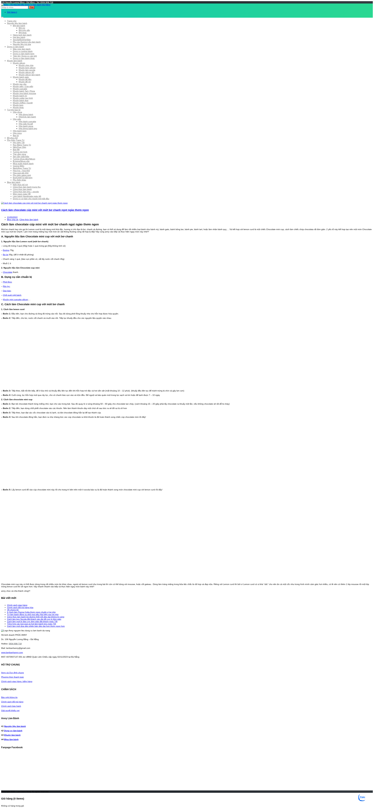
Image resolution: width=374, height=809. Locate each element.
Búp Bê (16, 149)
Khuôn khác (18, 107)
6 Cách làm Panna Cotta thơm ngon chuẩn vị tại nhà (31, 612)
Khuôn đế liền (25, 79)
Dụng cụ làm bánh (15, 46)
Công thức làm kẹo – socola (26, 191)
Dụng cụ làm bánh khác (24, 58)
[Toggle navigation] (2, 17)
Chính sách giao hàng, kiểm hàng (16, 681)
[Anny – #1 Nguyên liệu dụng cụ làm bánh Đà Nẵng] (25, 5)
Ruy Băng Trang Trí (22, 145)
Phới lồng (7, 282)
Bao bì (16, 135)
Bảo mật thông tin (9, 697)
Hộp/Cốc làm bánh (27, 117)
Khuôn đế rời (25, 82)
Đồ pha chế (12, 138)
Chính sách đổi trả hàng (12, 702)
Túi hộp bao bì (13, 110)
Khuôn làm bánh (14, 60)
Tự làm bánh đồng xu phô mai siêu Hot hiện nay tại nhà (32, 614)
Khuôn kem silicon (27, 68)
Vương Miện (18, 166)
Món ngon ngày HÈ (22, 194)
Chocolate (7, 272)
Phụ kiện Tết (19, 142)
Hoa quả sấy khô (20, 173)
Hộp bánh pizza (26, 126)
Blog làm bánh (13, 182)
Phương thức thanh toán (12, 677)
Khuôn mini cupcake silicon (15, 299)
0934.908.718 (15, 644)
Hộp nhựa (17, 112)
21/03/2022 (12, 217)
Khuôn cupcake (20, 89)
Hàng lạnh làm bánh (22, 35)
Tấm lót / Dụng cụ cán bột (25, 56)
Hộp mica (17, 133)
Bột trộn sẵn (24, 30)
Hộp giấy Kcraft (26, 124)
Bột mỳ (22, 28)
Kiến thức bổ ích (20, 184)
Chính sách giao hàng (17, 605)
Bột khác (23, 32)
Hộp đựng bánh (26, 114)
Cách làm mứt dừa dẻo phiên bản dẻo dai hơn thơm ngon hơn (36, 626)
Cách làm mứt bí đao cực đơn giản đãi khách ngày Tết (32, 621)
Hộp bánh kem (19, 131)
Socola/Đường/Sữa (22, 39)
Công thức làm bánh (22, 189)
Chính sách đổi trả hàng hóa (20, 607)
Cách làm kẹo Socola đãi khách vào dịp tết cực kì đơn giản (34, 619)
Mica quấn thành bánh (23, 163)
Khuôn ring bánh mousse (24, 93)
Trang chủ (11, 21)
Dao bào (7, 291)
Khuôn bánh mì (20, 96)
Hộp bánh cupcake (27, 121)
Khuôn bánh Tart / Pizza (24, 91)
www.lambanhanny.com (12, 652)
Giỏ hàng (12, 12)
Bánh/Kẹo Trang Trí (22, 168)
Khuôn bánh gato (21, 77)
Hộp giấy (17, 119)
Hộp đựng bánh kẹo (28, 128)
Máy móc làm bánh (22, 49)
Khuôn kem (18, 105)
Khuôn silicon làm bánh (29, 75)
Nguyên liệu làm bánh (17, 23)
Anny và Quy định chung (12, 672)
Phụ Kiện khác (19, 180)
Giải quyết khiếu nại (10, 710)
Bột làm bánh (19, 25)
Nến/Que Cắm (19, 147)
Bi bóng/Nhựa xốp (21, 161)
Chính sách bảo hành (11, 706)
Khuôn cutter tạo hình (23, 98)
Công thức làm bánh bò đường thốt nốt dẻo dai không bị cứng (35, 617)
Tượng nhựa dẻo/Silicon (24, 159)
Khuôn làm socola (27, 70)
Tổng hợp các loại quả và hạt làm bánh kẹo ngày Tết (31, 624)
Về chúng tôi (13, 610)
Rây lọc (6, 286)
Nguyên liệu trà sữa (22, 44)
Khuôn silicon (19, 63)
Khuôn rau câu (19, 84)
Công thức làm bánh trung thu (27, 187)
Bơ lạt (5, 254)
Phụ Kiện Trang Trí (15, 140)
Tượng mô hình (20, 152)
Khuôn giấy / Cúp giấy (23, 86)
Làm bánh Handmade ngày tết (27, 196)
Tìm (31, 7)
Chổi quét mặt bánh (12, 295)
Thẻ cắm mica (19, 154)
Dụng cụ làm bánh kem (23, 53)
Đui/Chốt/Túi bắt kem (22, 177)
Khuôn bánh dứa (20, 100)
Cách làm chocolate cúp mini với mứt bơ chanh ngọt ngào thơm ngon (45, 210)
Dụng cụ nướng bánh (23, 51)
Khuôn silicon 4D (26, 72)
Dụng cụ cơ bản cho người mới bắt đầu (31, 198)
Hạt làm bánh (19, 37)
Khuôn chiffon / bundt (23, 103)
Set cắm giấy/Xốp (21, 156)
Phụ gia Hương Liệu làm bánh (27, 42)
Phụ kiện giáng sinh (22, 175)
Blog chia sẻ (12, 219)
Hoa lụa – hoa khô (21, 170)
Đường (6, 250)
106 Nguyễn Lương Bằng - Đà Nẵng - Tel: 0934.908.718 (27, 2)
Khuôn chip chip (26, 65)
